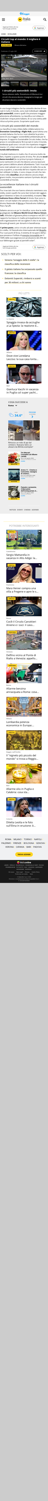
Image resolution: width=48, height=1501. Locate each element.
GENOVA (40, 843)
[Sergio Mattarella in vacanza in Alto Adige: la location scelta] (24, 539)
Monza (21, 203)
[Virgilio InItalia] (24, 19)
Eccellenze (6, 45)
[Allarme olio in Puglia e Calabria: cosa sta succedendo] (24, 774)
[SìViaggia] (24, 13)
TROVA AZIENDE (24, 854)
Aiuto (31, 874)
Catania (9, 819)
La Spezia (10, 319)
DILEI (25, 867)
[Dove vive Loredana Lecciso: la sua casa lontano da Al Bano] (24, 340)
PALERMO (6, 843)
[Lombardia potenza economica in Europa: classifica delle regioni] (24, 707)
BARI (28, 846)
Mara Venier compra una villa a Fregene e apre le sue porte (22, 591)
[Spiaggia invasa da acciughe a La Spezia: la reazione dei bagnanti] (24, 307)
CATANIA (20, 846)
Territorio (12, 632)
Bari (8, 386)
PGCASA (41, 865)
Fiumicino (10, 585)
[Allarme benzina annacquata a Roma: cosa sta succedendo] (24, 673)
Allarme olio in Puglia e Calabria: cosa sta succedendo (20, 792)
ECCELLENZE (12, 34)
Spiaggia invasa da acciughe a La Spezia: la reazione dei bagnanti (23, 325)
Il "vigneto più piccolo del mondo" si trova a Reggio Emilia (21, 759)
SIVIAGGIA (31, 867)
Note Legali (19, 872)
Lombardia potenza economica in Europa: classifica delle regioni (19, 725)
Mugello (42, 230)
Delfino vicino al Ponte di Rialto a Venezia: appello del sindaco (21, 658)
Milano (9, 352)
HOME (3, 34)
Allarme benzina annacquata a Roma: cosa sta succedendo (21, 692)
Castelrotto (10, 551)
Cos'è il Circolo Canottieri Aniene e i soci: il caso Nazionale (21, 625)
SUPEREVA (28, 869)
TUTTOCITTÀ (19, 867)
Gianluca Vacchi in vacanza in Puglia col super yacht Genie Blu (22, 392)
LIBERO (6, 865)
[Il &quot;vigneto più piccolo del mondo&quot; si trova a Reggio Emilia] (24, 740)
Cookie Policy (36, 872)
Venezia (9, 652)
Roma (8, 618)
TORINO (28, 839)
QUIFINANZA (39, 867)
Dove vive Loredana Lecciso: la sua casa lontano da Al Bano (23, 359)
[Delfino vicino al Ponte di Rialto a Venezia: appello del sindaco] (24, 640)
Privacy (27, 872)
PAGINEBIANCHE (10, 867)
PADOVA (37, 846)
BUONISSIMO (20, 869)
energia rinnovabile (30, 235)
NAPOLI (38, 839)
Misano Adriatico (20, 45)
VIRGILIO (12, 865)
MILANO (18, 839)
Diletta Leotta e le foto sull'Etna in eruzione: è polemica (20, 825)
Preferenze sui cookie (21, 874)
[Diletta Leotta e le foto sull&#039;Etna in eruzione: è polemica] (24, 807)
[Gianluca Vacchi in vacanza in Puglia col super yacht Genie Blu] (24, 374)
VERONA (9, 846)
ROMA (8, 839)
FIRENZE (17, 843)
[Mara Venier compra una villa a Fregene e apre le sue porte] (24, 573)
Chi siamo (11, 872)
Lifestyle (12, 299)
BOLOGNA (29, 843)
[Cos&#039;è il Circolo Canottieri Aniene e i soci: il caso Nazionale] (24, 606)
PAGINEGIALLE (20, 865)
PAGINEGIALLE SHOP (31, 865)
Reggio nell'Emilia (13, 752)
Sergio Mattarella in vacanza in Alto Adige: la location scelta (20, 558)
